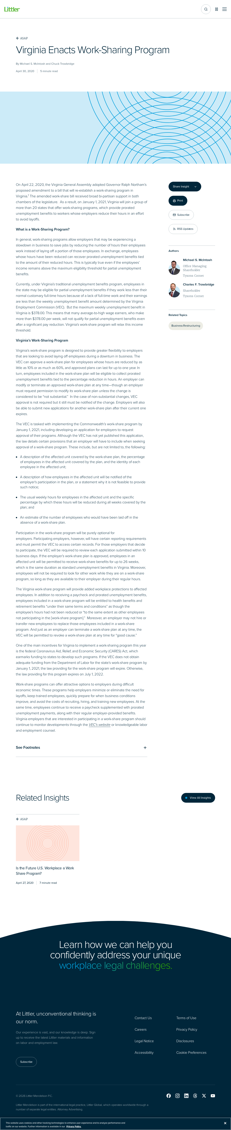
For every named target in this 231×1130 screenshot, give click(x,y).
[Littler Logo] (12, 9)
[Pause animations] (216, 9)
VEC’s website (99, 724)
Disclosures (185, 1040)
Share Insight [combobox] (181, 187)
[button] (168, 1096)
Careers (141, 1029)
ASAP (24, 819)
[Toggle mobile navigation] (224, 9)
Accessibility (144, 1052)
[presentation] (47, 843)
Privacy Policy (186, 1029)
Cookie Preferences (191, 1052)
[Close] (225, 1123)
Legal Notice (144, 1040)
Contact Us (143, 1017)
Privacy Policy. (73, 1126)
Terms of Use (186, 1017)
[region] (115, 1124)
